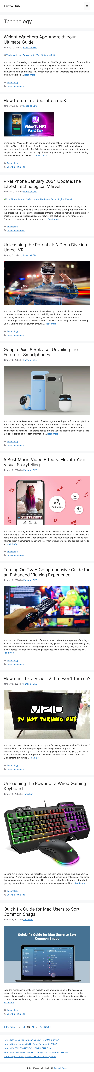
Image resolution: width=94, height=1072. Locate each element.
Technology (12, 82)
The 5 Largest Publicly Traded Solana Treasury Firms (30, 1056)
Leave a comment (16, 86)
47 (41, 1027)
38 (24, 1027)
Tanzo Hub (12, 6)
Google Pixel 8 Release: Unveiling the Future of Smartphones (41, 352)
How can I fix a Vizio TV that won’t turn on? (47, 678)
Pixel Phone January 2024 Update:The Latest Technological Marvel (42, 184)
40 (33, 1027)
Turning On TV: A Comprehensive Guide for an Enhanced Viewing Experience (47, 572)
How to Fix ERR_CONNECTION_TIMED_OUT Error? (28, 1048)
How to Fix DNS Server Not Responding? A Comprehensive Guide (36, 1052)
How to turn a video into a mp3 (35, 100)
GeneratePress (60, 1068)
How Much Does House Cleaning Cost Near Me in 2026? (31, 1040)
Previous (9, 1027)
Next (48, 1027)
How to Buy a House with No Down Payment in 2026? (30, 1044)
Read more (29, 75)
